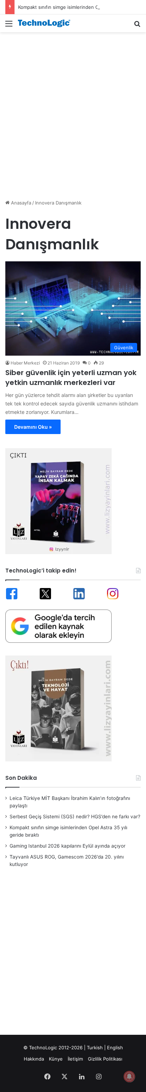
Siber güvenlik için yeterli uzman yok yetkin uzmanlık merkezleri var (70, 377)
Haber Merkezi (25, 363)
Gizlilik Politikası (105, 1059)
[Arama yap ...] (137, 26)
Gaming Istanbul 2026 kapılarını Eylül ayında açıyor (67, 846)
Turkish (95, 1047)
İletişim (75, 1059)
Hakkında (34, 1059)
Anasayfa (20, 203)
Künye (56, 1059)
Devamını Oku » (33, 427)
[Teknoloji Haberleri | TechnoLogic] (46, 23)
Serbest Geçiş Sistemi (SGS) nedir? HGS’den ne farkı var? (75, 816)
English (115, 1047)
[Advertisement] (73, 112)
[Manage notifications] (129, 1076)
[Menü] (8, 26)
